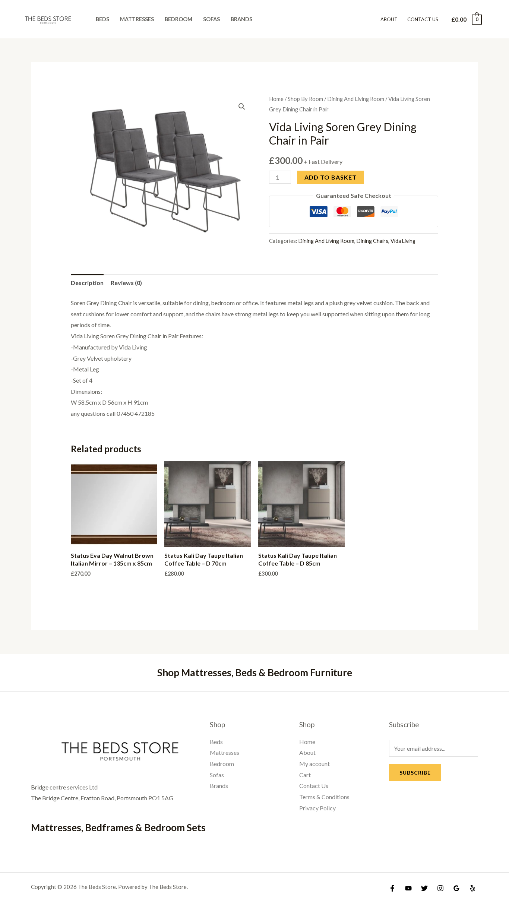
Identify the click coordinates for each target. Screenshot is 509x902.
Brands (241, 19)
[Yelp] (472, 888)
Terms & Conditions (324, 796)
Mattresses (137, 19)
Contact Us (422, 19)
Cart (305, 774)
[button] (242, 106)
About (389, 19)
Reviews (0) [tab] (126, 282)
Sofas (211, 19)
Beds (102, 19)
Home (276, 98)
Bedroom (178, 19)
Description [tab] (87, 282)
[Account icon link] (492, 19)
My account (314, 763)
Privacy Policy (317, 807)
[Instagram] (440, 888)
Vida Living (403, 241)
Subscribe (415, 772)
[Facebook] (392, 888)
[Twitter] (424, 888)
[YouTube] (408, 888)
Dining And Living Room (355, 98)
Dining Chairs (372, 241)
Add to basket (330, 177)
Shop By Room (305, 98)
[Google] (456, 888)
